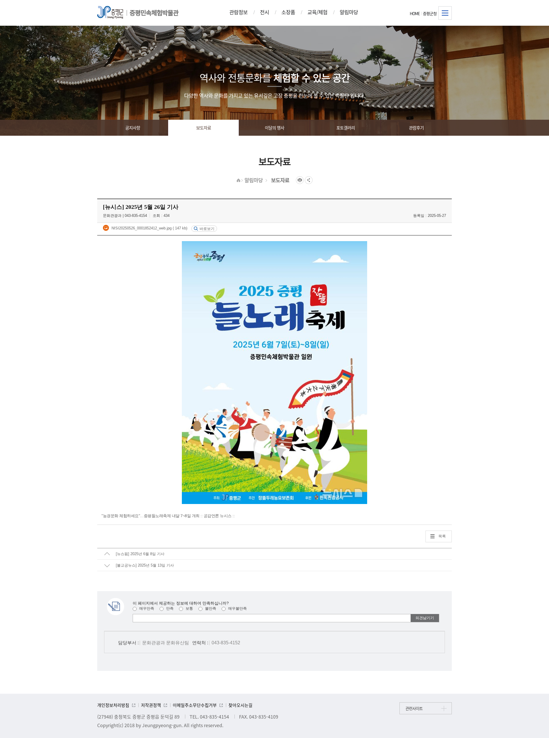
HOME (415, 13)
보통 (188, 608)
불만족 (210, 608)
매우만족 (146, 608)
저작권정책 (151, 705)
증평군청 (430, 13)
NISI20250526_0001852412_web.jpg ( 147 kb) (148, 228)
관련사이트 (414, 708)
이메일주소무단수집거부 (195, 705)
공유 (309, 180)
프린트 (300, 180)
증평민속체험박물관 (154, 12)
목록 (442, 536)
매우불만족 (237, 608)
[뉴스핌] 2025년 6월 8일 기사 (140, 554)
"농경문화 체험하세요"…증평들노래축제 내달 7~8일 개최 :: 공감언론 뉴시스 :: (168, 515)
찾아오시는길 (240, 705)
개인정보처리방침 (113, 705)
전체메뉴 (445, 13)
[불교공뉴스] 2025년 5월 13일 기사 (145, 565)
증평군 (110, 12)
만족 (169, 608)
